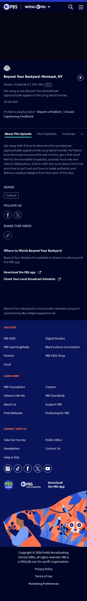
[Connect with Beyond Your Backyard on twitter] (18, 215)
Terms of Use (43, 576)
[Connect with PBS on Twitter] (38, 468)
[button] (71, 7)
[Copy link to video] (8, 235)
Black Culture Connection (62, 347)
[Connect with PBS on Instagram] (8, 468)
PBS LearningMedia (16, 347)
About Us (10, 404)
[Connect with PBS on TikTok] (18, 468)
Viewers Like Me (14, 396)
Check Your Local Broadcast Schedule (30, 279)
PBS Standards (54, 396)
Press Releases (13, 413)
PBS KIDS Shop (55, 356)
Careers (50, 387)
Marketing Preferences (44, 584)
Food (7, 364)
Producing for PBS (57, 413)
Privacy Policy (43, 569)
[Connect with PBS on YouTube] (48, 468)
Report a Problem (49, 112)
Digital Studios (55, 338)
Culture (11, 195)
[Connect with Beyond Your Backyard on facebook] (8, 215)
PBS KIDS (10, 338)
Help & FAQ (11, 457)
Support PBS (53, 404)
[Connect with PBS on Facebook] (28, 468)
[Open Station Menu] (36, 7)
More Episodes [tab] (46, 134)
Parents (9, 356)
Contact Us (52, 449)
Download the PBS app (20, 272)
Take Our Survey (15, 440)
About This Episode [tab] (18, 134)
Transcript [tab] (68, 134)
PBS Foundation (14, 387)
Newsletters (12, 449)
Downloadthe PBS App (56, 485)
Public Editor (53, 440)
